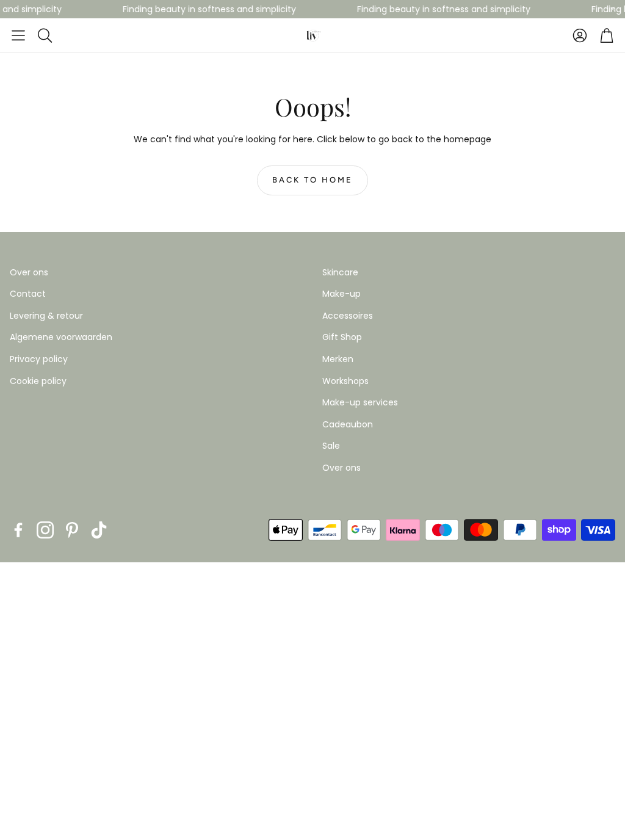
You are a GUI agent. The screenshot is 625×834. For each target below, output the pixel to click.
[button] (18, 35)
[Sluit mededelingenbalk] (613, 9)
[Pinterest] (72, 529)
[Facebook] (18, 529)
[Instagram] (45, 529)
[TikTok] (98, 529)
